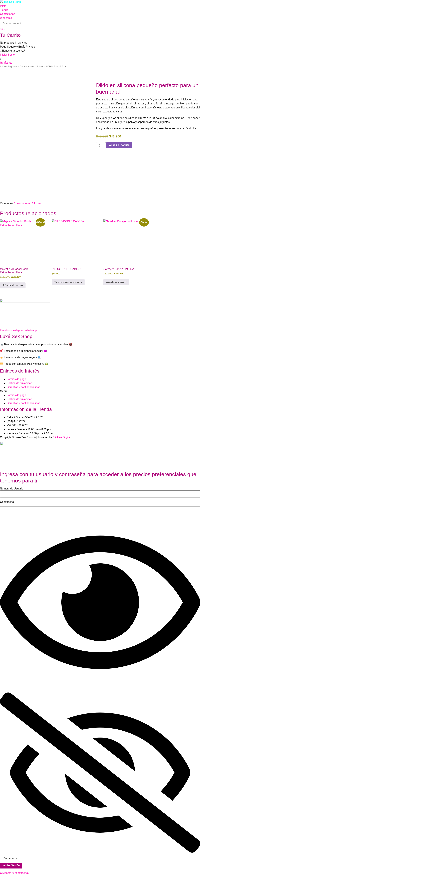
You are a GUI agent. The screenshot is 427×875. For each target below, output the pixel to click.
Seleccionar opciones (68, 282)
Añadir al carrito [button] (13, 285)
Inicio (3, 66)
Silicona (41, 66)
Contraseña (7, 502)
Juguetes (13, 66)
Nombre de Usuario (11, 488)
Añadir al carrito (119, 145)
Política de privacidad (19, 383)
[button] (213, 391)
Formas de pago (16, 379)
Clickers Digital (62, 437)
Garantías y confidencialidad (23, 387)
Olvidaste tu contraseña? (14, 872)
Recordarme (10, 858)
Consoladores (27, 66)
